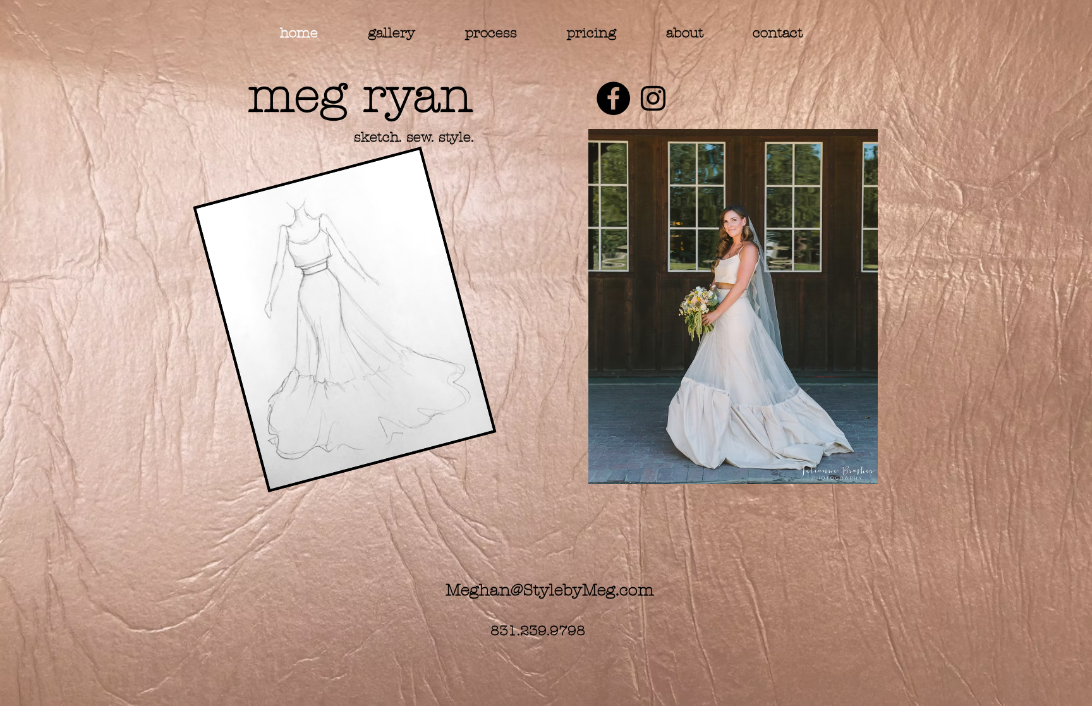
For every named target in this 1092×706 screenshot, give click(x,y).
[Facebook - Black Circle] (613, 98)
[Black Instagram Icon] (653, 98)
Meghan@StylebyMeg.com (550, 590)
